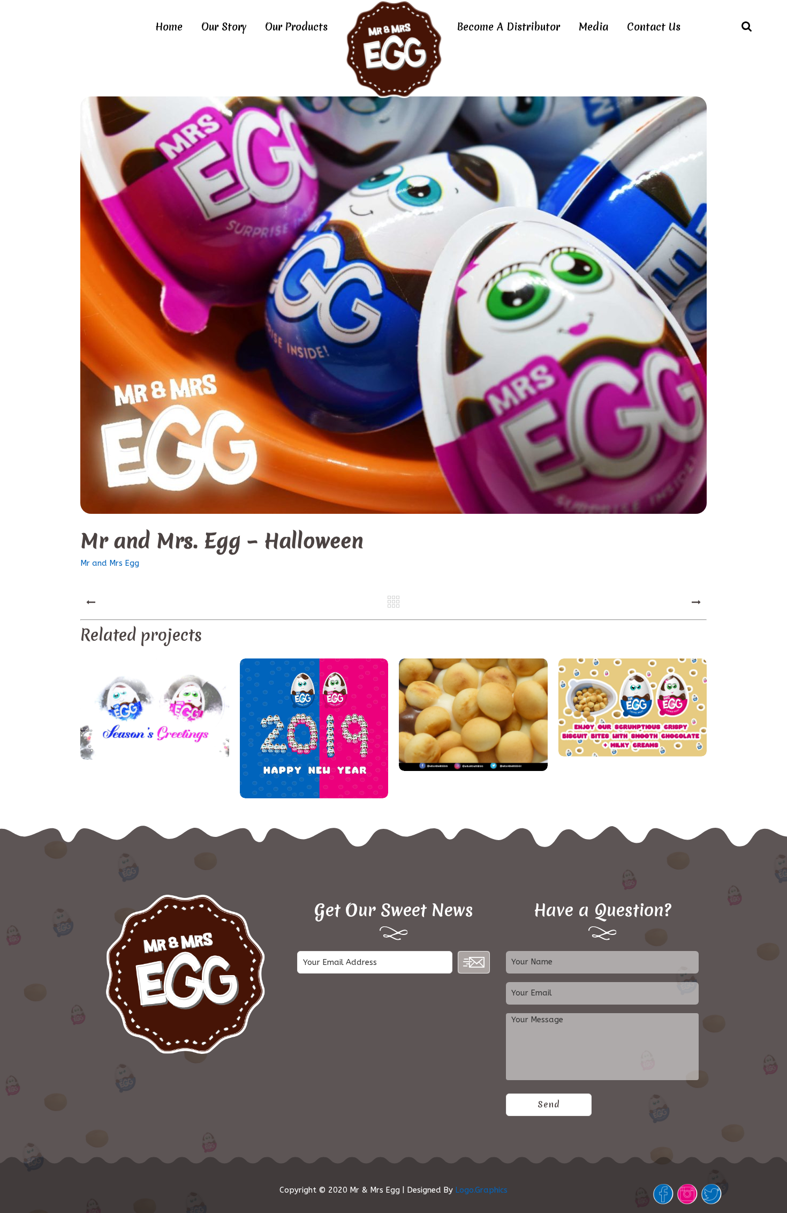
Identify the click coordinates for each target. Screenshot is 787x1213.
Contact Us (653, 27)
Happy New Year (313, 730)
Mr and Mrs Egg (109, 563)
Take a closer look (473, 716)
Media (593, 27)
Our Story (223, 27)
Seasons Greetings (154, 710)
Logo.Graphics (481, 1190)
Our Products (296, 27)
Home (169, 27)
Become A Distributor (508, 27)
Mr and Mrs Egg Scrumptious (632, 708)
